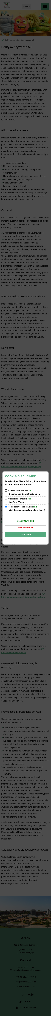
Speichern (25, 534)
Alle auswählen (25, 521)
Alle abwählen (25, 528)
